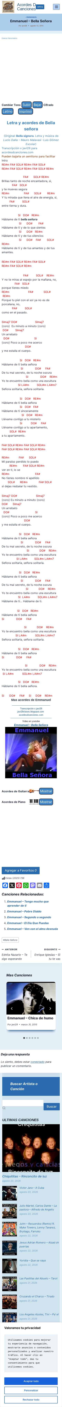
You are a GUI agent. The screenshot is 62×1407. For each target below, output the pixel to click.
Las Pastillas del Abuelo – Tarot (38, 1278)
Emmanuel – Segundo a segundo (29, 917)
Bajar (38, 105)
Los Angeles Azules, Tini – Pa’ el (39, 1314)
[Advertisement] (31, 70)
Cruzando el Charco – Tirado (36, 1296)
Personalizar (31, 1390)
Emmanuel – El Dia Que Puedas (28, 923)
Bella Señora (10, 940)
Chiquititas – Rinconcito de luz (24, 1176)
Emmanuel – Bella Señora (31, 725)
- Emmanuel (31, 17)
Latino (7, 111)
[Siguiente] (50, 1008)
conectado (38, 1061)
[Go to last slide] (12, 1008)
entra (40, 6)
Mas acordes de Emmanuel (31, 700)
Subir (27, 105)
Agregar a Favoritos (21, 870)
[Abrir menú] (56, 7)
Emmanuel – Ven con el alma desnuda (32, 929)
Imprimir (25, 111)
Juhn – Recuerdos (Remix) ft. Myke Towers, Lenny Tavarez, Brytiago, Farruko (37, 1227)
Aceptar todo (31, 1381)
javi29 (24, 26)
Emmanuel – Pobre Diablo (24, 911)
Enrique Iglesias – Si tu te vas (47, 954)
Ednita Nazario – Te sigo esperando (14, 954)
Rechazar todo (31, 1399)
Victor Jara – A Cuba (31, 1187)
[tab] (24, 1038)
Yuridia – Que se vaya (32, 1260)
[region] (31, 1364)
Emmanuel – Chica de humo (30, 1018)
